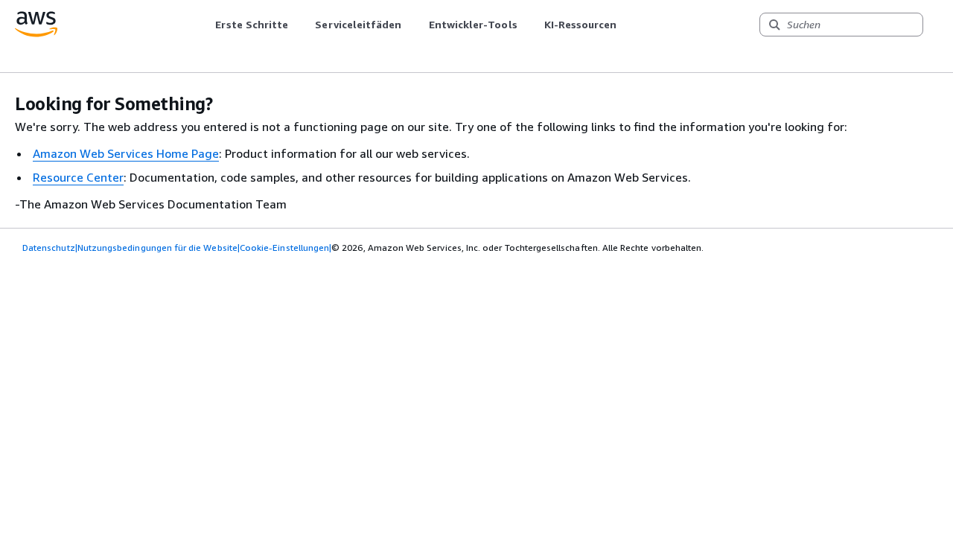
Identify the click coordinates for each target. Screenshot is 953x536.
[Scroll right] (628, 24)
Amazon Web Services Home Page (126, 153)
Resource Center (78, 177)
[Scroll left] (204, 24)
